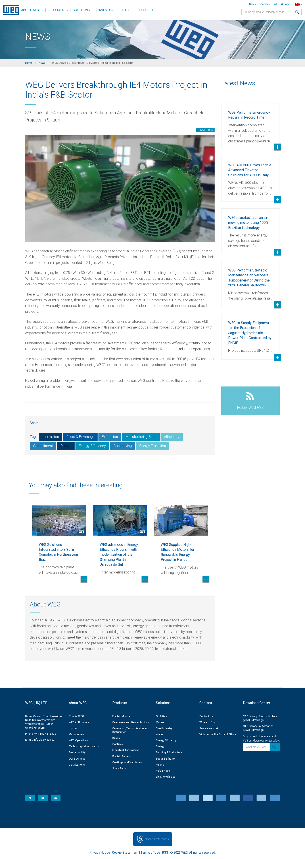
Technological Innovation (84, 746)
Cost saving (122, 446)
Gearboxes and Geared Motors (130, 722)
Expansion (110, 437)
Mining (160, 764)
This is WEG (76, 716)
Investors (106, 10)
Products (56, 10)
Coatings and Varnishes (127, 762)
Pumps (66, 446)
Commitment (43, 446)
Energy (160, 746)
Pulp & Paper (163, 770)
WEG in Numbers (79, 722)
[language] (299, 4)
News (252, 4)
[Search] (297, 12)
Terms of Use (150, 852)
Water (159, 734)
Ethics (125, 10)
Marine (160, 722)
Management (77, 734)
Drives (116, 738)
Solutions (81, 10)
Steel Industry (164, 728)
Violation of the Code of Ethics (217, 734)
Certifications (77, 764)
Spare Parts (119, 768)
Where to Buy (207, 722)
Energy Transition (152, 446)
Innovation (50, 437)
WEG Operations (79, 740)
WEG (9, 10)
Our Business (77, 758)
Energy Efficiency (92, 446)
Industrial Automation (125, 750)
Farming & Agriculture (169, 752)
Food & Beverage (80, 437)
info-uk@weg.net (43, 739)
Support (146, 10)
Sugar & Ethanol (165, 758)
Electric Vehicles (165, 776)
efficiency (171, 437)
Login (286, 4)
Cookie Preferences (157, 839)
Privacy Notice (100, 852)
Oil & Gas (161, 716)
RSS (165, 852)
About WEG (30, 10)
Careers (265, 4)
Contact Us (206, 716)
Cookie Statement (125, 852)
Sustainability (77, 752)
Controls (117, 744)
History (73, 728)
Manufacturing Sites (140, 437)
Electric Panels (121, 756)
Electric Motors (121, 716)
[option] (59, 539)
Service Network (208, 728)
